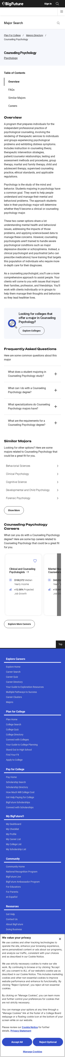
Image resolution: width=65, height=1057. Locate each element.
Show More (14, 510)
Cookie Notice (30, 1027)
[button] (32, 374)
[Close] (60, 939)
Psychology (11, 58)
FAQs (11, 89)
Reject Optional (48, 1042)
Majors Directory (34, 35)
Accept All (17, 1042)
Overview (14, 81)
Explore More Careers (19, 624)
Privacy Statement (20, 1030)
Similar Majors (17, 97)
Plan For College (12, 35)
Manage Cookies (32, 1051)
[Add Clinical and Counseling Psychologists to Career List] (35, 560)
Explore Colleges (31, 330)
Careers (12, 105)
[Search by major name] (58, 23)
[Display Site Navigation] (61, 11)
